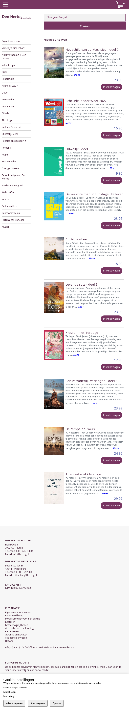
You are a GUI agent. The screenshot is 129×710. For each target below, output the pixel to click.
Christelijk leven (10, 133)
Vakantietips (8, 65)
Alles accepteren (14, 703)
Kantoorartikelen (11, 213)
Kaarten (6, 199)
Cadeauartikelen (10, 206)
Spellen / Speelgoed (12, 185)
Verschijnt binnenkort (13, 48)
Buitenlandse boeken (13, 219)
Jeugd (5, 154)
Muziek (5, 226)
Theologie (7, 120)
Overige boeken (10, 168)
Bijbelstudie (8, 78)
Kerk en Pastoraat (11, 127)
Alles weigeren (38, 703)
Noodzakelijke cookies (15, 687)
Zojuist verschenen (12, 41)
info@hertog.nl (21, 554)
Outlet (5, 92)
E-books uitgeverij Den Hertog (14, 177)
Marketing (8, 696)
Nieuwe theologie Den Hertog (14, 56)
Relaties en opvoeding (14, 140)
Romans (6, 147)
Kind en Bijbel (9, 161)
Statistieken (9, 692)
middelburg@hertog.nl (25, 575)
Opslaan (57, 703)
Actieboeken (8, 99)
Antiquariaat (8, 106)
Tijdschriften (8, 192)
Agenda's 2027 (10, 85)
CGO (4, 72)
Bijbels (5, 113)
